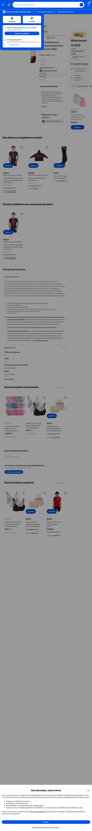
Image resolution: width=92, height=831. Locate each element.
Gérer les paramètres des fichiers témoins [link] (45, 827)
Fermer (46, 822)
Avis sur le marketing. (38, 811)
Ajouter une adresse (22, 33)
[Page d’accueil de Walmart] (9, 4)
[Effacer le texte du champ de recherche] (78, 5)
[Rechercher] (81, 4)
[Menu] (3, 4)
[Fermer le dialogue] (88, 790)
